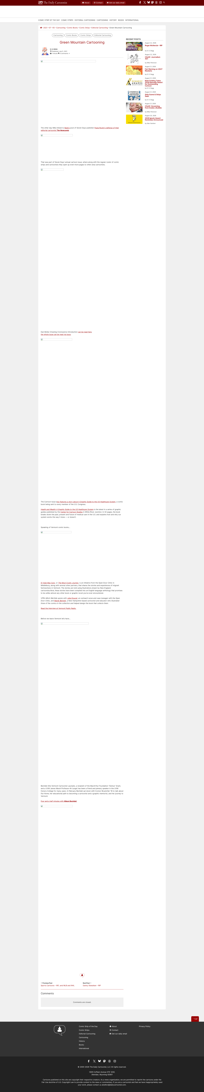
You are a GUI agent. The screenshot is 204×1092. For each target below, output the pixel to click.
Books (121, 20)
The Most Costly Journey (68, 583)
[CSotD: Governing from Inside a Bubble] (134, 108)
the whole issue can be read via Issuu (56, 334)
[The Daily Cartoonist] (52, 3)
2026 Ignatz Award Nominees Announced (154, 119)
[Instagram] (160, 3)
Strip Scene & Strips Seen (153, 95)
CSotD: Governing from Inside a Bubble (153, 107)
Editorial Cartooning (85, 20)
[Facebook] (140, 3)
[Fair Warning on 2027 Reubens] (134, 70)
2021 (45, 28)
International (132, 20)
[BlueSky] (148, 3)
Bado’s (67, 128)
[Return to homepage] (60, 1039)
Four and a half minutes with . (59, 801)
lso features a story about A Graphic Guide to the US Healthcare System (86, 502)
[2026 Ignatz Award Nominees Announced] (134, 120)
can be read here (85, 332)
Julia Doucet (72, 598)
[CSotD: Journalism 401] (134, 59)
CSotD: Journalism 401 (152, 58)
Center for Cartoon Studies (72, 512)
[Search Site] (164, 3)
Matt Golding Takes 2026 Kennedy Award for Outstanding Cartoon (153, 83)
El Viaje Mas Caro (48, 583)
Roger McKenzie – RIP (153, 46)
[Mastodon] (152, 3)
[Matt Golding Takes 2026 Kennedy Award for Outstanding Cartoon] (134, 82)
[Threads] (156, 3)
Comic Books (72, 28)
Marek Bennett (60, 601)
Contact (99, 3)
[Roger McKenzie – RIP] (134, 47)
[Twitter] (144, 3)
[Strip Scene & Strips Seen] (134, 96)
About (86, 3)
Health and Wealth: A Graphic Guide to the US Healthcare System (67, 509)
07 (50, 28)
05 (54, 28)
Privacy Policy (144, 1026)
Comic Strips (67, 20)
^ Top (195, 1019)
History (113, 20)
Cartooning (102, 20)
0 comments (64, 53)
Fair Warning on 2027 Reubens (153, 70)
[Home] (41, 27)
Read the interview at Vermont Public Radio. (58, 608)
